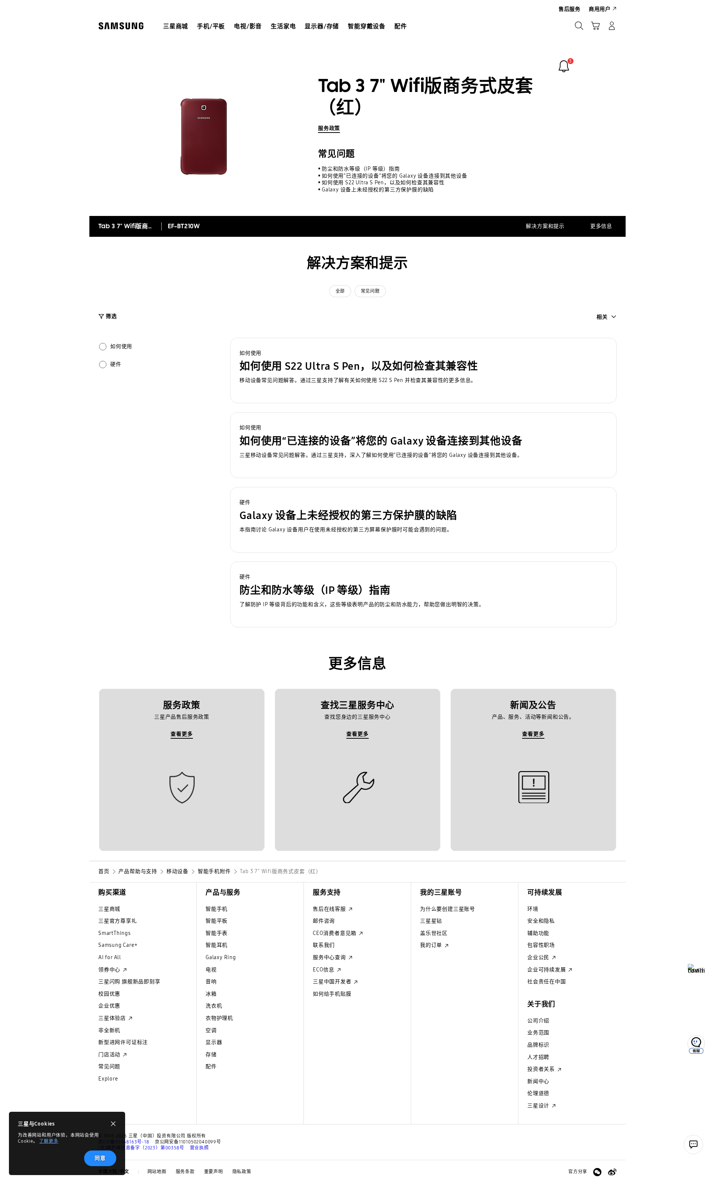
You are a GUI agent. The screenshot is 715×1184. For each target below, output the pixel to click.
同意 (100, 1158)
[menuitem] (176, 26)
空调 (211, 1030)
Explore (108, 1079)
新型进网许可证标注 (123, 1042)
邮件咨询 (324, 921)
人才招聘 (538, 1057)
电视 (211, 970)
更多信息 (601, 226)
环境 (532, 909)
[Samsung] (121, 26)
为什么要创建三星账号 (447, 909)
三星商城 (109, 909)
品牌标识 (538, 1045)
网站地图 (156, 1171)
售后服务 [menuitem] (570, 9)
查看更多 (182, 734)
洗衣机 (214, 1006)
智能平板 (217, 921)
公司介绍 (538, 1021)
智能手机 (217, 909)
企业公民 (539, 957)
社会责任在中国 (546, 981)
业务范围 (538, 1032)
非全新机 (109, 1030)
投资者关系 (541, 1069)
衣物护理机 (219, 1018)
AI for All (109, 957)
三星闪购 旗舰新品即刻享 (129, 981)
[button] (423, 371)
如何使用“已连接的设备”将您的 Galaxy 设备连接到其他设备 (394, 176)
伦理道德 (538, 1093)
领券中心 (110, 970)
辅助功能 (538, 933)
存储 (211, 1054)
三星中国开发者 (333, 981)
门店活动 (110, 1054)
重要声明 (213, 1171)
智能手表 (217, 933)
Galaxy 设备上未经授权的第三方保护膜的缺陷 (378, 190)
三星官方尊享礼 (117, 921)
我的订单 (432, 945)
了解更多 (48, 1141)
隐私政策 (241, 1171)
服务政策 (329, 128)
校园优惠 (109, 994)
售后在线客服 (330, 909)
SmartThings (114, 933)
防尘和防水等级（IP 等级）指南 (361, 169)
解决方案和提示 (545, 226)
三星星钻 (431, 921)
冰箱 (211, 994)
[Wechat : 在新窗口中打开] (597, 1172)
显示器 (214, 1042)
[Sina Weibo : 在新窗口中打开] (612, 1172)
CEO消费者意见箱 (335, 933)
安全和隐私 (541, 921)
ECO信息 (324, 970)
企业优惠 (109, 1006)
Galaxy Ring (221, 957)
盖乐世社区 (434, 933)
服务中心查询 (330, 957)
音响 (211, 981)
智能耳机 (217, 945)
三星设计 (539, 1105)
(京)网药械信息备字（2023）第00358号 (141, 1147)
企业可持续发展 (547, 970)
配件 (211, 1066)
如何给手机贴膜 (332, 994)
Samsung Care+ (117, 945)
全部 (340, 291)
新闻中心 (538, 1081)
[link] (564, 66)
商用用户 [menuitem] (600, 9)
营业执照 (199, 1147)
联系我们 (324, 945)
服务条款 (185, 1171)
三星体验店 (112, 1018)
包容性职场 (541, 945)
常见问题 (370, 291)
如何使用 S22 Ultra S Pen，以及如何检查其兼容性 (383, 182)
